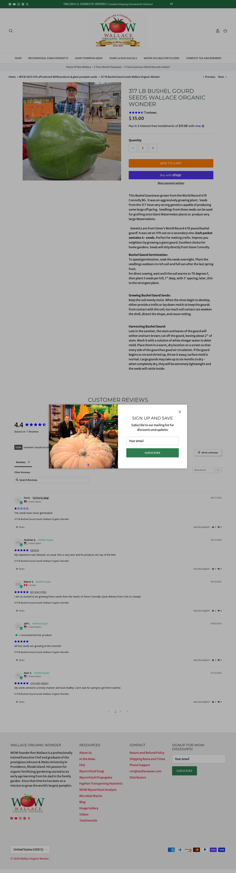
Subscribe (153, 452)
